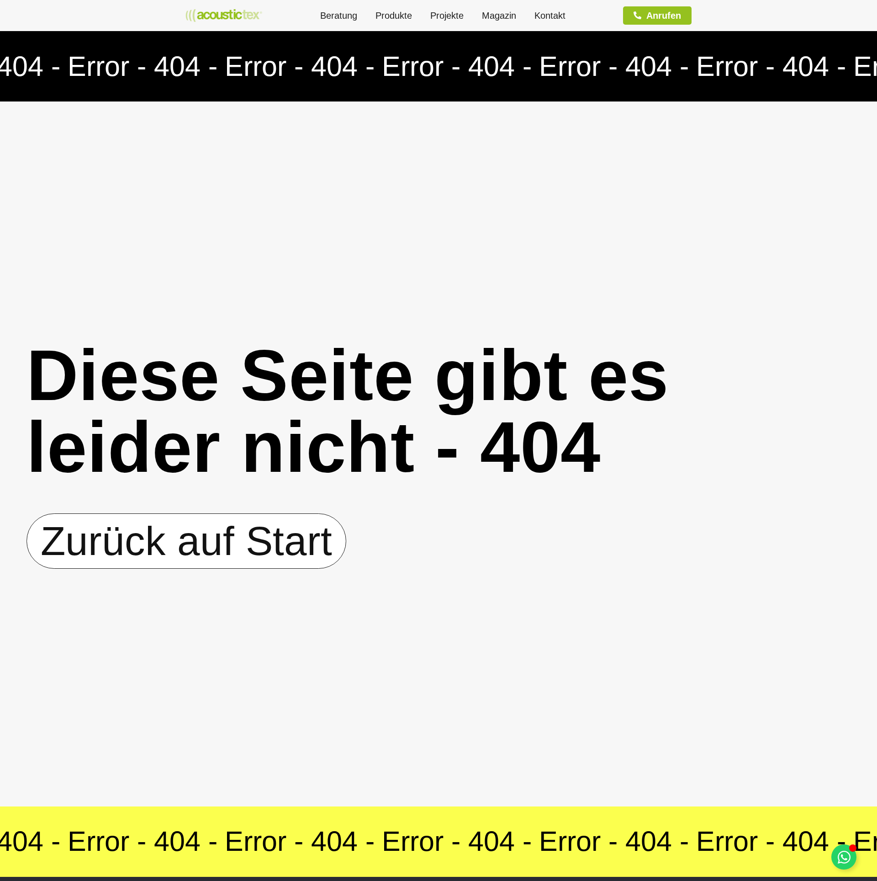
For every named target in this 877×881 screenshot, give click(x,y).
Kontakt (549, 16)
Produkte (393, 16)
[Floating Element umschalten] (843, 857)
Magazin (499, 16)
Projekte (447, 16)
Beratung (338, 16)
